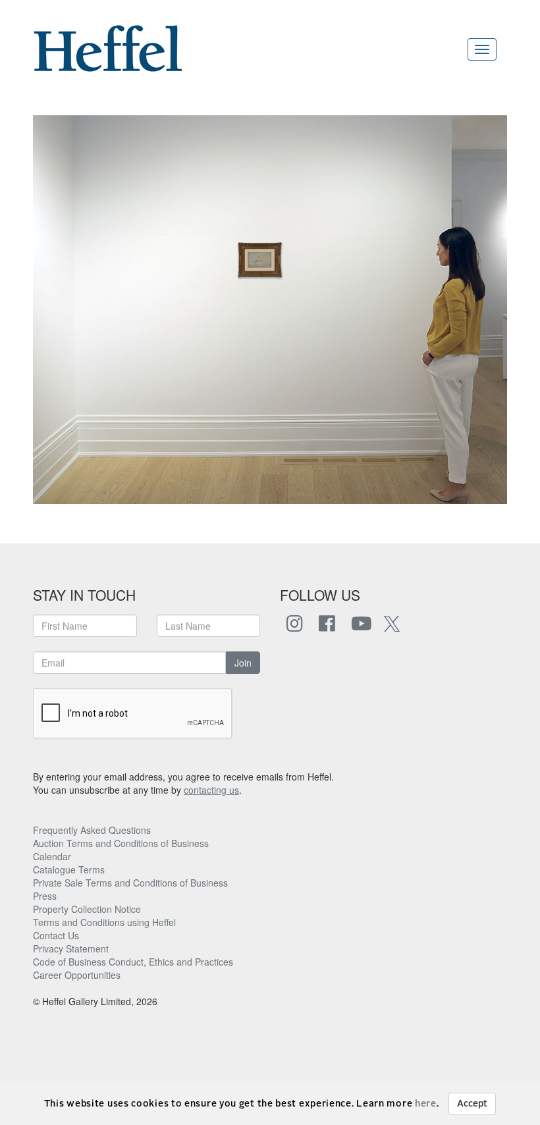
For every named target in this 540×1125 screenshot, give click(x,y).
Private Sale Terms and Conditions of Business (130, 882)
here (426, 1104)
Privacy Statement (71, 948)
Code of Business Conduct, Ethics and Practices (133, 961)
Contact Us (56, 935)
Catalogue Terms (69, 869)
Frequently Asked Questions (92, 830)
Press (45, 895)
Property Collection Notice (87, 909)
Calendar (52, 856)
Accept (472, 1104)
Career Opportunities (77, 974)
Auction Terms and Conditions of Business (121, 843)
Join (243, 662)
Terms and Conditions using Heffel (104, 922)
